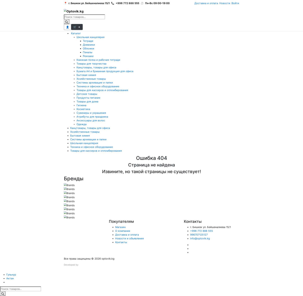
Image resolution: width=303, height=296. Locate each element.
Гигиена (81, 105)
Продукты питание (88, 97)
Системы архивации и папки (95, 82)
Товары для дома (87, 101)
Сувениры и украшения (91, 112)
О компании (122, 230)
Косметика (83, 109)
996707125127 (199, 234)
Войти (235, 3)
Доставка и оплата (206, 3)
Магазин (120, 227)
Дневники (89, 44)
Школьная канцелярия (90, 37)
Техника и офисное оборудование (98, 86)
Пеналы (87, 52)
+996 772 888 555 (201, 230)
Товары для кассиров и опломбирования (102, 90)
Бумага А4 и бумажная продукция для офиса (105, 71)
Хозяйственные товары (91, 78)
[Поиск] (66, 21)
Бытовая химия (86, 75)
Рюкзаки (88, 56)
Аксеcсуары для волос (91, 120)
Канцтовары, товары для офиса (96, 67)
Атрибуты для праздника (92, 116)
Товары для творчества (91, 63)
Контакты (121, 242)
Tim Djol (83, 264)
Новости (224, 3)
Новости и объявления (129, 238)
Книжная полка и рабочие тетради (98, 59)
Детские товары (87, 93)
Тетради (88, 40)
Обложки (88, 48)
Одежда (81, 124)
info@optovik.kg (200, 238)
